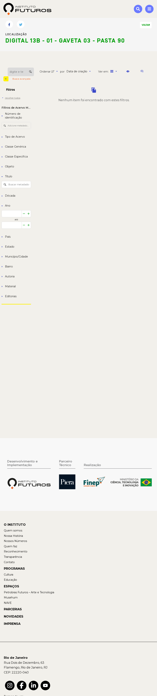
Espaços (11, 586)
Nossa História (13, 536)
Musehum (11, 597)
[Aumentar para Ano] (28, 213)
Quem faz (10, 546)
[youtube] (45, 685)
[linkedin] (33, 685)
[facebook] (21, 685)
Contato (9, 562)
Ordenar (45, 71)
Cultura (8, 574)
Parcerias (13, 609)
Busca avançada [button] (21, 78)
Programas (14, 568)
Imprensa (12, 624)
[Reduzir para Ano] (24, 213)
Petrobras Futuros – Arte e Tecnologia (29, 592)
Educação (10, 579)
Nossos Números (15, 541)
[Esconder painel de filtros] (5, 78)
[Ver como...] (142, 71)
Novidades (13, 616)
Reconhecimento (15, 551)
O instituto (15, 524)
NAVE (8, 603)
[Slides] (128, 71)
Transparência (13, 557)
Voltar (146, 25)
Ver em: (103, 71)
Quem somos (13, 530)
